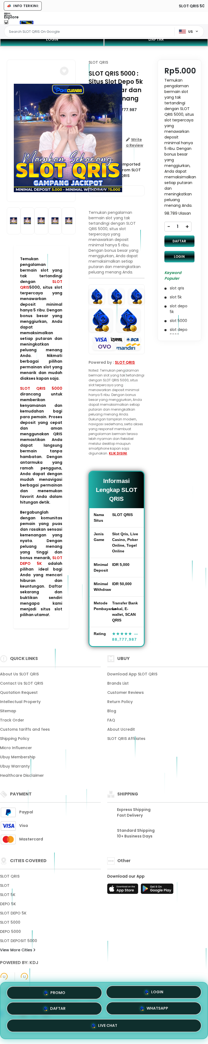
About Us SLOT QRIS (19, 674)
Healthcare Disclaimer (22, 775)
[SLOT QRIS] (26, 22)
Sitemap (8, 711)
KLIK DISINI (118, 453)
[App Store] (123, 890)
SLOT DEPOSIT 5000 (18, 940)
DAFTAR (156, 39)
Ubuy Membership (17, 757)
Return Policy (120, 701)
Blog (111, 711)
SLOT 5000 (10, 922)
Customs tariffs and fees (25, 729)
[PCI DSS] (4, 976)
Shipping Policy (14, 738)
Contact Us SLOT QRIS (21, 683)
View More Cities (16, 950)
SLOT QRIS (98, 62)
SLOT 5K (7, 894)
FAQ (111, 720)
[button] (64, 71)
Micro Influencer (16, 747)
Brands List (118, 683)
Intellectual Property (20, 701)
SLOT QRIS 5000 (41, 388)
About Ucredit (121, 729)
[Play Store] (157, 890)
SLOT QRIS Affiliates (126, 738)
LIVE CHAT (107, 1026)
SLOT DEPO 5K (41, 560)
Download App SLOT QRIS (132, 674)
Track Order (12, 720)
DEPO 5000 (10, 931)
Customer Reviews (125, 692)
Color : (101, 190)
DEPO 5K (8, 904)
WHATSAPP (157, 1010)
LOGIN (52, 39)
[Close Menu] (6, 23)
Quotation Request (19, 692)
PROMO (57, 992)
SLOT (4, 885)
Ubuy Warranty (15, 766)
